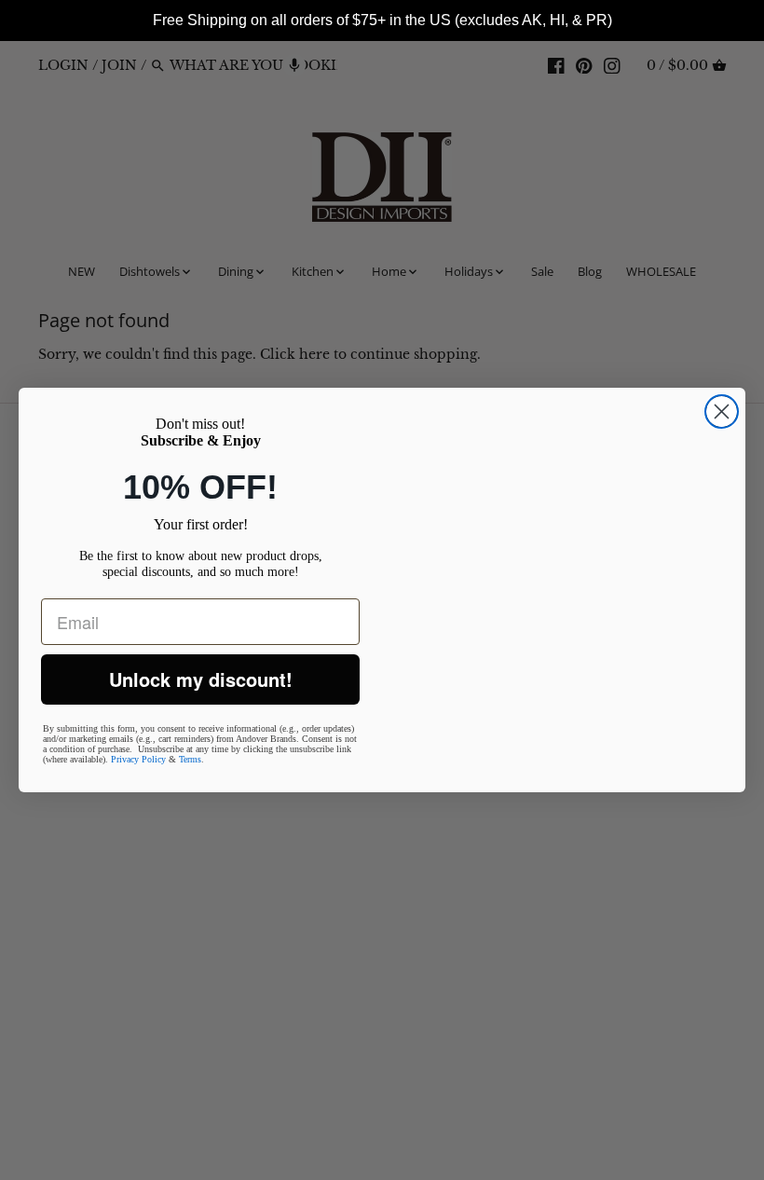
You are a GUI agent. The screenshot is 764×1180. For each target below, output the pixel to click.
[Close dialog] (721, 411)
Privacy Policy (138, 759)
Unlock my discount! (201, 679)
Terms (190, 759)
